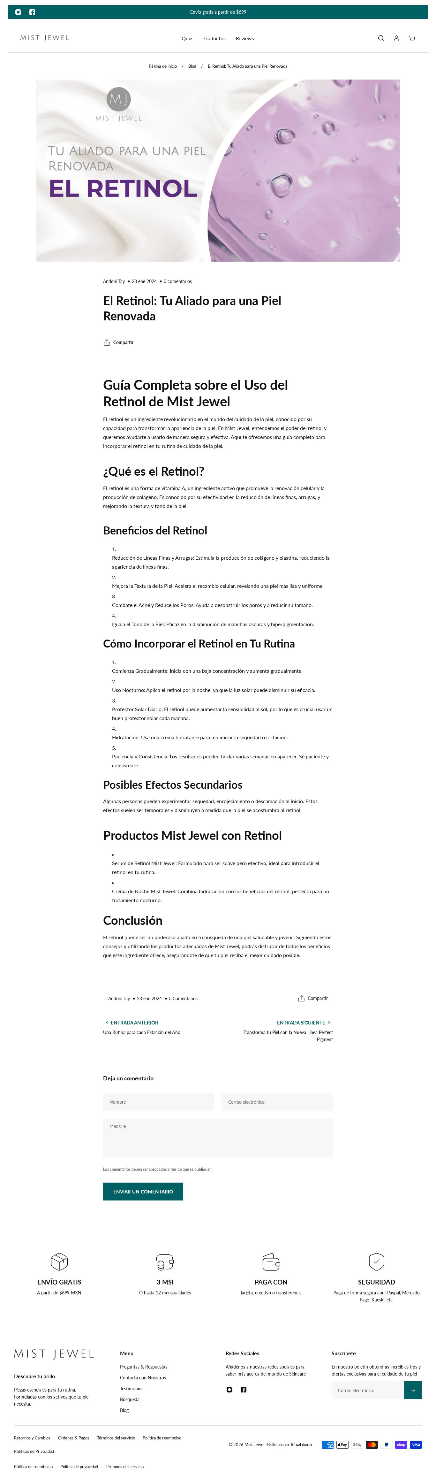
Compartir (123, 342)
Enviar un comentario (143, 1191)
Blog (192, 66)
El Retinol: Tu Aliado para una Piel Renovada (248, 66)
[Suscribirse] (413, 1390)
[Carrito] (411, 38)
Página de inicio (163, 66)
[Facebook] (32, 12)
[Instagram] (18, 12)
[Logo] (44, 38)
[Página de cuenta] (396, 38)
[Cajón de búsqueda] (381, 38)
